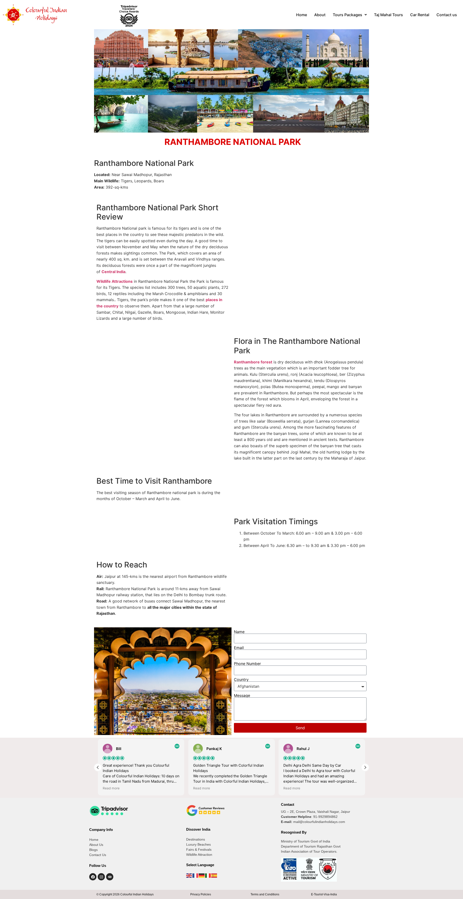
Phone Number (247, 663)
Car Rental (419, 14)
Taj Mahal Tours (388, 14)
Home (301, 14)
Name (239, 632)
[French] (195, 875)
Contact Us (97, 855)
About (320, 14)
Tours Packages (347, 14)
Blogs (93, 850)
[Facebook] (92, 876)
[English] (189, 875)
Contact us (446, 14)
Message (242, 695)
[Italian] (208, 875)
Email (239, 648)
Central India (113, 271)
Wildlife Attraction (199, 855)
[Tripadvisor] (109, 876)
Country (241, 679)
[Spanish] (214, 875)
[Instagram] (101, 876)
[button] (349, 14)
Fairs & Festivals (198, 849)
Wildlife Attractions (114, 281)
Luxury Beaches (198, 844)
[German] (202, 875)
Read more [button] (111, 788)
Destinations (195, 839)
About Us (96, 845)
